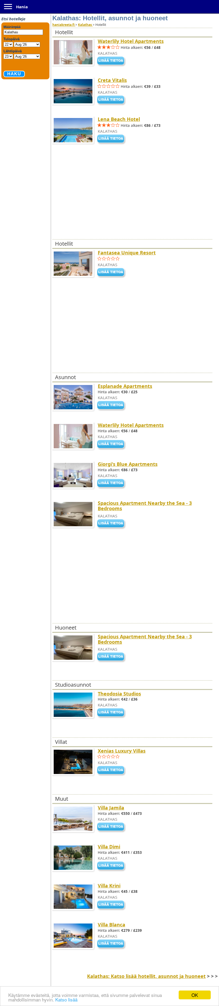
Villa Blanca (111, 924)
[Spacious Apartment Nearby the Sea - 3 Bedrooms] (112, 523)
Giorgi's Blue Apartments (128, 464)
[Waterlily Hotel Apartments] (112, 61)
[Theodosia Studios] (112, 713)
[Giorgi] (112, 483)
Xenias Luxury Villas (122, 751)
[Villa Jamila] (112, 827)
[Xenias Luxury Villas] (112, 770)
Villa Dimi (109, 846)
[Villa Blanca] (112, 944)
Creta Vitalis (112, 80)
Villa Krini (109, 885)
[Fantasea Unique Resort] (112, 272)
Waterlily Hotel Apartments (131, 41)
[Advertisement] (125, 200)
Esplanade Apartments (125, 386)
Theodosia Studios (119, 693)
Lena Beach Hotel (119, 119)
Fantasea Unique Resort (127, 252)
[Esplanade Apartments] (112, 405)
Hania (22, 6)
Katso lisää (66, 999)
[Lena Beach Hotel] (112, 139)
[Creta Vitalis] (112, 100)
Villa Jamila (111, 807)
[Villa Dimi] (112, 866)
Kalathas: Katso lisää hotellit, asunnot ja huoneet (146, 976)
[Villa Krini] (112, 905)
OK (194, 995)
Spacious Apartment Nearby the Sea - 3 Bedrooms (145, 506)
